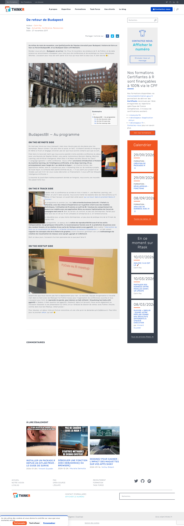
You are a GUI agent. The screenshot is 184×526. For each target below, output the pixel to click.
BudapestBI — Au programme (104, 117)
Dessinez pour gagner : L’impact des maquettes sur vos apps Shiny (104, 461)
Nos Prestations (26, 2)
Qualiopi (79, 517)
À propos (53, 9)
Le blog (122, 9)
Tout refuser (34, 523)
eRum (44, 312)
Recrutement (99, 480)
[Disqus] (73, 371)
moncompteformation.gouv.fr (140, 96)
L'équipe (57, 485)
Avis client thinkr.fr (163, 517)
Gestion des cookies (92, 523)
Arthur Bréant (108, 467)
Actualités (36, 28)
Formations (80, 9)
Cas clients (109, 9)
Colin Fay (38, 25)
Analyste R (135, 115)
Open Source (59, 483)
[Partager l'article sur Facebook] (107, 36)
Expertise (66, 9)
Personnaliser (49, 523)
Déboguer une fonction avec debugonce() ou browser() (72, 463)
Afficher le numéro (142, 47)
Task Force (95, 9)
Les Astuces (39, 2)
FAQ (54, 480)
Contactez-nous (134, 125)
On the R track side (103, 121)
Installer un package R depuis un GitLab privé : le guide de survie (40, 463)
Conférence (47, 28)
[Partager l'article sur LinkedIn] (117, 36)
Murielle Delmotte (78, 468)
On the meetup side (103, 123)
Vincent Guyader (46, 469)
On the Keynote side (104, 119)
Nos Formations (12, 2)
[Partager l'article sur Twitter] (112, 36)
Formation (98, 483)
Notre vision (18, 483)
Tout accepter (20, 523)
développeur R (136, 123)
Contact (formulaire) (75, 494)
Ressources (58, 28)
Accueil (15, 480)
